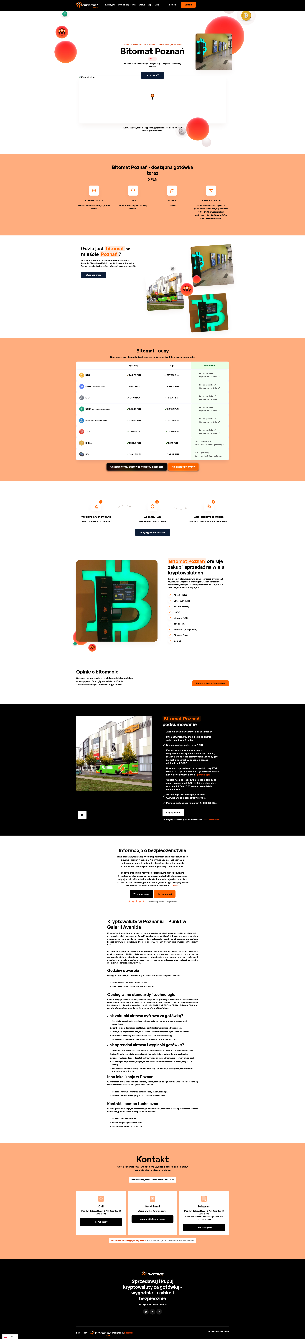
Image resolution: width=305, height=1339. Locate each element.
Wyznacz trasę (93, 275)
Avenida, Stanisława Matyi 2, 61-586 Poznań (166, 45)
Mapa (149, 5)
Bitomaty (128, 1333)
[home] (87, 5)
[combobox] (10, 1336)
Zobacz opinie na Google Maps (210, 683)
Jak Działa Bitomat (211, 819)
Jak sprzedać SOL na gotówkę (208, 456)
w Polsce (134, 45)
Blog (157, 5)
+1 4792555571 (101, 1222)
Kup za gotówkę (206, 373)
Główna (126, 45)
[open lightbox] (114, 768)
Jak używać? (152, 75)
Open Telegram (204, 1227)
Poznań (143, 45)
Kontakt (188, 5)
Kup (139, 1304)
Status (142, 5)
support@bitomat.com (152, 1219)
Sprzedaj (147, 1304)
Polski (10, 1337)
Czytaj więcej (173, 812)
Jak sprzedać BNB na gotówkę (208, 445)
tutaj (175, 885)
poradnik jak (203, 774)
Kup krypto (110, 5)
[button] (173, 5)
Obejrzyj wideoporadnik (152, 532)
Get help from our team (218, 1331)
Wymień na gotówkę (127, 5)
